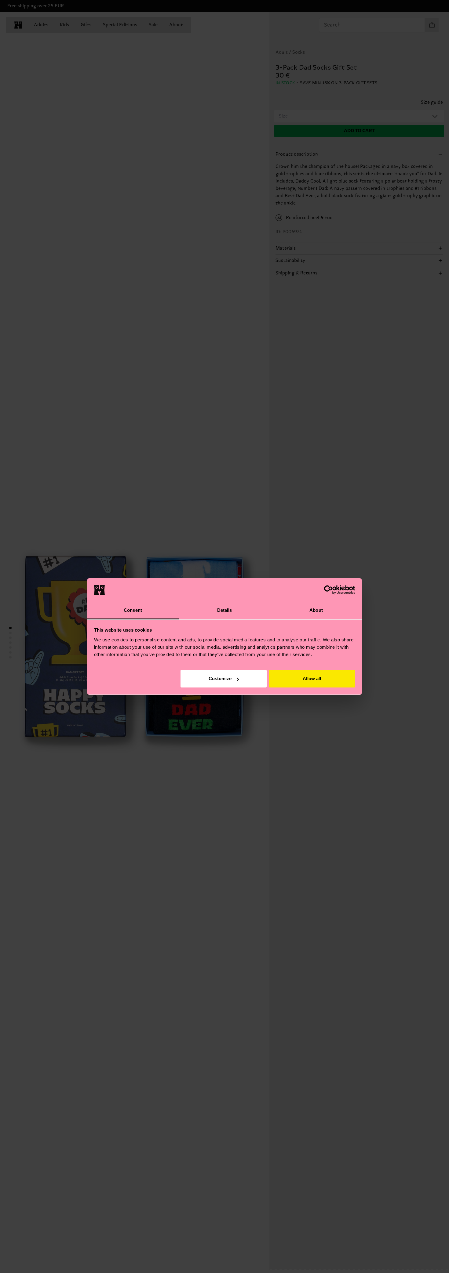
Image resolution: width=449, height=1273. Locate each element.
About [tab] (316, 610)
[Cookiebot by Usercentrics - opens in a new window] (328, 589)
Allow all (312, 678)
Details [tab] (224, 610)
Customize (220, 678)
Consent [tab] (133, 610)
